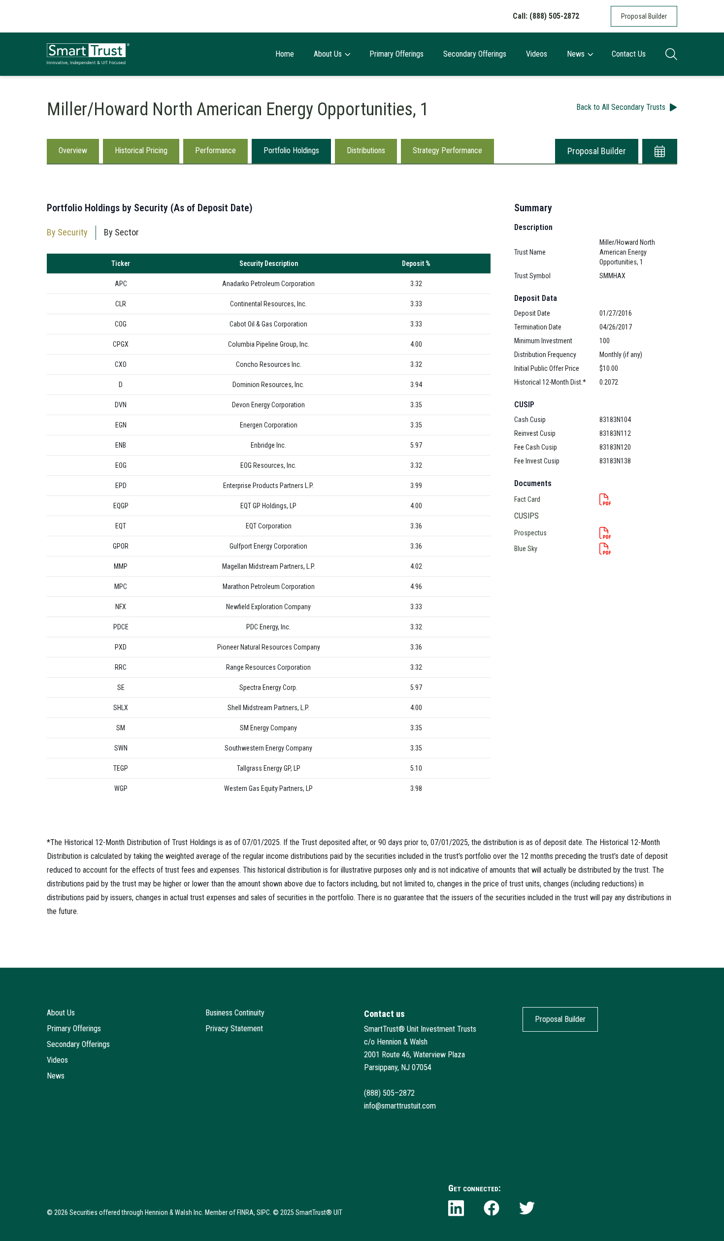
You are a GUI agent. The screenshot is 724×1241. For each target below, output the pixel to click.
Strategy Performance (447, 150)
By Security (67, 232)
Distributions (366, 150)
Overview (73, 150)
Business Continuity (234, 1012)
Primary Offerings (396, 54)
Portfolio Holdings (291, 150)
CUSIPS (526, 516)
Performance (215, 150)
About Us (328, 54)
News (576, 54)
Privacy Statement (234, 1028)
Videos (536, 54)
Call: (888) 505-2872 (546, 16)
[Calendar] (659, 151)
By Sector (121, 232)
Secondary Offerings (474, 54)
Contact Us (629, 54)
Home (284, 54)
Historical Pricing (141, 150)
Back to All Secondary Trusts (620, 107)
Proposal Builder (644, 16)
